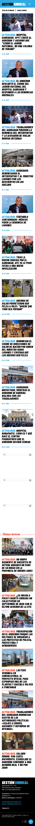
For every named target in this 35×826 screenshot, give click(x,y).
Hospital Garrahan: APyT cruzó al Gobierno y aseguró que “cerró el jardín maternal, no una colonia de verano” (17, 42)
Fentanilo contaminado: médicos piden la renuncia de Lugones (15, 221)
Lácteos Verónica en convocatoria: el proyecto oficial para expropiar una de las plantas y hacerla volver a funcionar (17, 678)
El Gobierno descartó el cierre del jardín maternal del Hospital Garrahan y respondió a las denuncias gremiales (17, 88)
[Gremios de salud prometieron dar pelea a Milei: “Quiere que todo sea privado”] (17, 288)
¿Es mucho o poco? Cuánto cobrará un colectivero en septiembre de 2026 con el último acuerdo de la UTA (17, 601)
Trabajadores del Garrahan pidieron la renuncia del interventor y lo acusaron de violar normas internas (17, 132)
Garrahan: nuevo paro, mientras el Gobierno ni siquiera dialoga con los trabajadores (16, 392)
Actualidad (8, 34)
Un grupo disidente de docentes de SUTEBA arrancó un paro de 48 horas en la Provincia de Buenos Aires (17, 565)
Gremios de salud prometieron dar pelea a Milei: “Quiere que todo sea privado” (17, 305)
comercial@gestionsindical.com (11, 802)
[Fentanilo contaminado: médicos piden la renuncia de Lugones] (17, 204)
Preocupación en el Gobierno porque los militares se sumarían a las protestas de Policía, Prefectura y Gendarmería (17, 638)
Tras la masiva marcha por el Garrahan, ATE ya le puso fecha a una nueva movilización (17, 262)
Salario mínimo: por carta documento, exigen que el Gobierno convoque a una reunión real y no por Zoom (17, 760)
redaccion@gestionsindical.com (11, 804)
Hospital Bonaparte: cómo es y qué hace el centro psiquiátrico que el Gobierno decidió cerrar (17, 436)
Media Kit (5, 808)
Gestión (14, 4)
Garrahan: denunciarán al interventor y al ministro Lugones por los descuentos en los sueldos (17, 177)
